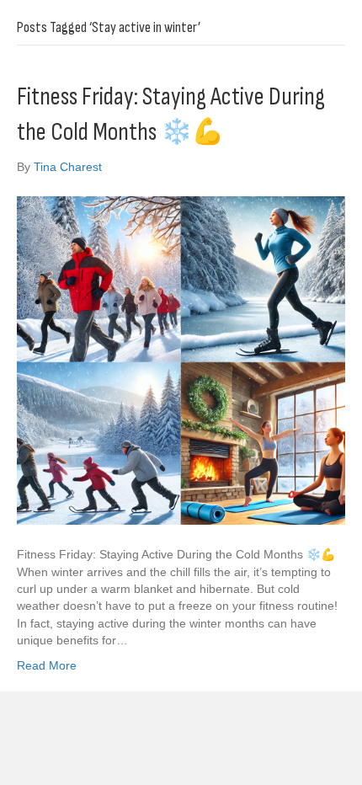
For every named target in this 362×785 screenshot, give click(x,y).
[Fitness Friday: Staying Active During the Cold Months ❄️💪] (181, 359)
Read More (47, 665)
